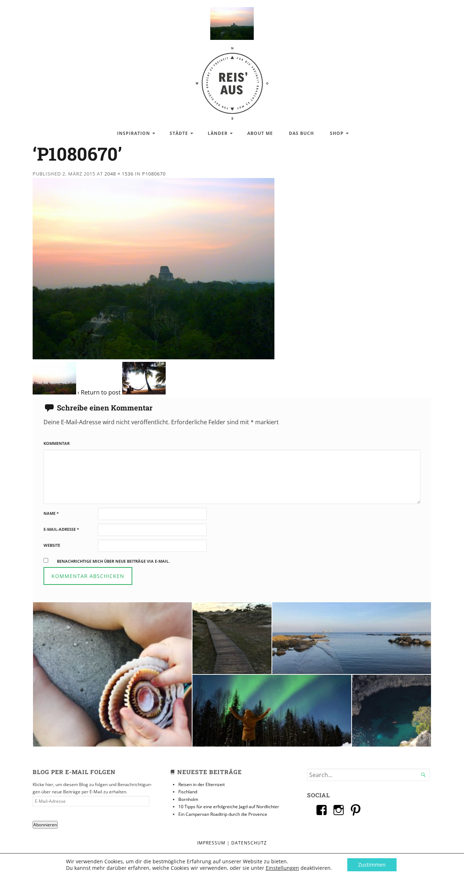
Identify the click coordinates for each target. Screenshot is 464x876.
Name (51, 513)
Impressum (211, 843)
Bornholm (188, 799)
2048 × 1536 (118, 173)
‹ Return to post (99, 392)
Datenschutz (249, 843)
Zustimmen (372, 864)
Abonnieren (45, 825)
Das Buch (301, 133)
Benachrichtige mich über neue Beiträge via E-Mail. (113, 561)
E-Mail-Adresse (61, 529)
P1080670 (154, 173)
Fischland (187, 792)
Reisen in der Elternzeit (201, 784)
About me (260, 133)
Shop (337, 133)
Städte (179, 133)
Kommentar (57, 443)
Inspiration (133, 133)
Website (52, 545)
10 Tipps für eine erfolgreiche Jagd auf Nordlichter (228, 806)
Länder (218, 133)
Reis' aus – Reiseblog (232, 79)
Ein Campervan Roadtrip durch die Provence (222, 814)
